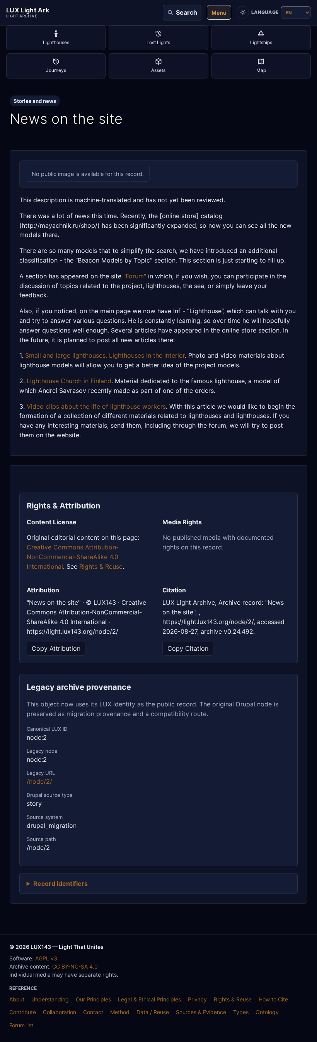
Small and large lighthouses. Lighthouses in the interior (105, 355)
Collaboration (59, 1012)
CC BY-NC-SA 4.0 (75, 966)
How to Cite (273, 999)
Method (120, 1012)
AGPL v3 (46, 958)
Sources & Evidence (201, 1012)
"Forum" (134, 276)
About (16, 999)
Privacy (197, 999)
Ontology (267, 1012)
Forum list (21, 1025)
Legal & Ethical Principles (149, 999)
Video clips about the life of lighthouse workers (96, 406)
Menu (219, 12)
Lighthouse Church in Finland (69, 381)
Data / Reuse (152, 1012)
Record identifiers (60, 883)
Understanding (50, 999)
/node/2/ (39, 781)
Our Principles (93, 999)
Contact (93, 1012)
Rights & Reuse (101, 566)
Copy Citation (187, 648)
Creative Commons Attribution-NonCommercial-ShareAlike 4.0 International (73, 556)
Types (241, 1012)
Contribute (22, 1012)
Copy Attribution (56, 648)
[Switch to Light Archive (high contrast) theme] (243, 12)
